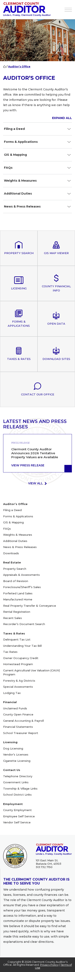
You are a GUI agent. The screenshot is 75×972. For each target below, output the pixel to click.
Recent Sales (12, 618)
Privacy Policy (49, 964)
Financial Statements (18, 726)
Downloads (11, 553)
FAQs (7, 528)
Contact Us (11, 770)
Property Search (14, 568)
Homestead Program (18, 664)
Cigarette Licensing (16, 760)
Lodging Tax (12, 693)
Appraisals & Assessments (21, 574)
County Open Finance (18, 714)
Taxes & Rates (14, 633)
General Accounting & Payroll (23, 720)
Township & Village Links (20, 788)
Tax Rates (10, 651)
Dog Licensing (13, 748)
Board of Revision (15, 581)
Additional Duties (15, 541)
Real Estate (12, 562)
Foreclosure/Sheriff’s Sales (22, 587)
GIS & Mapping (13, 522)
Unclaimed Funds (15, 708)
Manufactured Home (17, 599)
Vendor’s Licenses (15, 754)
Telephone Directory (17, 776)
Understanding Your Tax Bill (22, 645)
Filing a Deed (12, 510)
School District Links (17, 794)
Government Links (16, 782)
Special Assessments (18, 686)
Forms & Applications (18, 516)
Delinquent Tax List (16, 639)
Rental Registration (16, 611)
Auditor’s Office (15, 504)
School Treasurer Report (20, 733)
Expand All (62, 118)
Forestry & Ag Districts (19, 680)
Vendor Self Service (17, 822)
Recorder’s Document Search (24, 624)
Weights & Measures (17, 534)
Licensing (10, 742)
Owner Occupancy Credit (20, 658)
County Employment (17, 810)
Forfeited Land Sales (17, 593)
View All (36, 483)
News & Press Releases (20, 547)
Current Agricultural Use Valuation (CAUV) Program (31, 672)
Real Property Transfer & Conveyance (29, 605)
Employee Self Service (19, 816)
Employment (13, 804)
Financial (10, 702)
